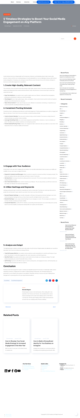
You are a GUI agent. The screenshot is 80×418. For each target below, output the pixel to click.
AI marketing (62, 111)
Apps (61, 115)
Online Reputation (63, 176)
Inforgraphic (62, 152)
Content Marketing (64, 128)
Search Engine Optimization (66, 191)
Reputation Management (65, 189)
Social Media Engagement (16, 280)
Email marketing (63, 139)
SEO (61, 193)
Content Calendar (63, 126)
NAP (61, 169)
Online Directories (63, 174)
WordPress (62, 215)
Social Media (7, 14)
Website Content (63, 211)
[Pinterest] (15, 370)
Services (18, 2)
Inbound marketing (64, 150)
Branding (62, 121)
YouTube (61, 217)
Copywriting (62, 130)
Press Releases (63, 185)
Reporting (62, 187)
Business (62, 124)
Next (54, 306)
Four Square (62, 141)
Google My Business (64, 148)
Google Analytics (63, 145)
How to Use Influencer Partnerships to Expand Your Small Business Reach (68, 76)
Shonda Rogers (7, 26)
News (61, 172)
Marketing (62, 165)
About (12, 2)
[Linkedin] (6, 370)
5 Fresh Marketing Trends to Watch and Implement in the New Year (68, 94)
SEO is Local (62, 195)
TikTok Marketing (63, 200)
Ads (60, 108)
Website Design (63, 213)
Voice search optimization (65, 209)
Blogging (61, 119)
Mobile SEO (62, 167)
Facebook (50, 280)
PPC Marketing (63, 182)
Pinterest (53, 280)
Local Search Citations (64, 161)
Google (61, 143)
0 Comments (26, 26)
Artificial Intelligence (64, 117)
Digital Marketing (63, 134)
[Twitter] (9, 370)
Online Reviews (63, 178)
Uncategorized (63, 204)
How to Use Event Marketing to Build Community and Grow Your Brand (67, 80)
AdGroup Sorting (63, 106)
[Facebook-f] (12, 370)
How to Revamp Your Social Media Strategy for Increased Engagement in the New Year (15, 343)
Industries (26, 2)
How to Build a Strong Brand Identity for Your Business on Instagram (43, 343)
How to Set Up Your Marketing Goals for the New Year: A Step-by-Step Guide (67, 84)
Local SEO (62, 163)
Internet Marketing (64, 154)
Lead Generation (63, 156)
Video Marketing (63, 206)
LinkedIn (56, 280)
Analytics (62, 113)
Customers (62, 132)
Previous (8, 306)
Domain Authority (63, 137)
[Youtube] (19, 370)
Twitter (47, 280)
